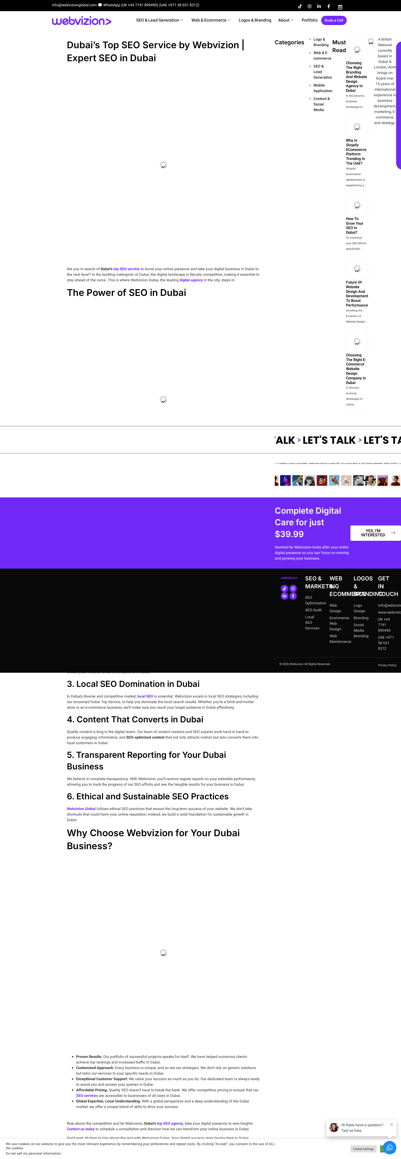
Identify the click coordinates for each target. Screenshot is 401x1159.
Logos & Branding (255, 20)
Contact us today (81, 1129)
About (283, 20)
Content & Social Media (322, 104)
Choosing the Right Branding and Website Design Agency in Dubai (356, 77)
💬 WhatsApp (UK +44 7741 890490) (128, 5)
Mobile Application (323, 88)
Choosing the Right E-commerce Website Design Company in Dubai (356, 369)
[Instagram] (309, 6)
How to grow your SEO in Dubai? (354, 226)
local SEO (145, 696)
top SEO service (126, 269)
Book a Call (334, 20)
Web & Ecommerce (208, 20)
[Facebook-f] (328, 6)
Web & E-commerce (322, 55)
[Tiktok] (300, 6)
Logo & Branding (321, 42)
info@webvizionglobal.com (74, 5)
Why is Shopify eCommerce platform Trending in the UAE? (356, 152)
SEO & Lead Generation (157, 20)
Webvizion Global (81, 809)
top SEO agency (170, 1123)
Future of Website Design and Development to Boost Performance (357, 293)
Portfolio (310, 20)
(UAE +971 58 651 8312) (179, 5)
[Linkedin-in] (319, 6)
